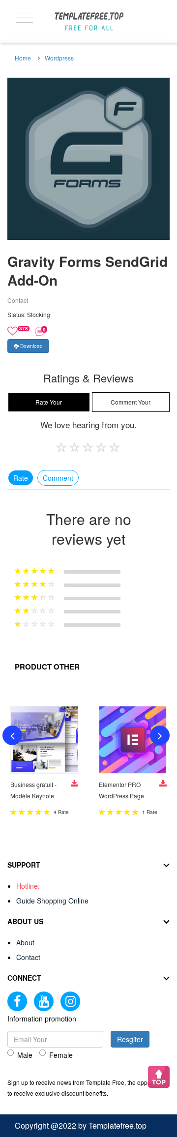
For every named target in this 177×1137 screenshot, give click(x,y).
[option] (88, 159)
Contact (28, 957)
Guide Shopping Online (52, 900)
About (25, 942)
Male (24, 1055)
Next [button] (160, 735)
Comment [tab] (58, 478)
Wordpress (59, 58)
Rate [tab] (20, 478)
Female (61, 1055)
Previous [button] (12, 735)
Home (23, 58)
